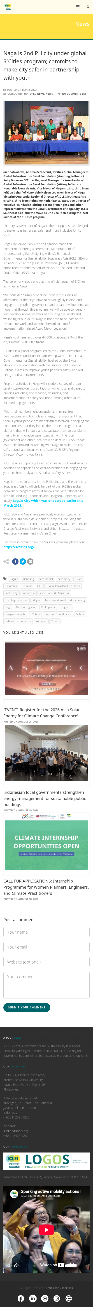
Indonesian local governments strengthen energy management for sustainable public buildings (44, 798)
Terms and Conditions (59, 1288)
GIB (39, 586)
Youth (54, 621)
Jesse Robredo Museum (54, 593)
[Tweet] (23, 561)
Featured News (34, 93)
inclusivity (11, 593)
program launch (15, 614)
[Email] (30, 561)
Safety (80, 614)
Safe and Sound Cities (58, 614)
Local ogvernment (16, 600)
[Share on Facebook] (15, 561)
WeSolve (41, 621)
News (49, 93)
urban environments (18, 621)
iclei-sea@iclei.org (15, 1131)
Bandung (28, 579)
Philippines (48, 607)
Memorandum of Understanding (65, 600)
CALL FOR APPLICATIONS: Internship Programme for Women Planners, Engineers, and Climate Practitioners (46, 887)
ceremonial (46, 579)
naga (8, 607)
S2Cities (35, 614)
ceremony (64, 579)
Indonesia (29, 593)
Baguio (14, 579)
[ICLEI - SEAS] (7, 6)
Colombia (11, 586)
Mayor (36, 600)
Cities (78, 579)
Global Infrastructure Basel (63, 586)
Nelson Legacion (26, 607)
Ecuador (27, 586)
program (65, 607)
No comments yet (74, 93)
